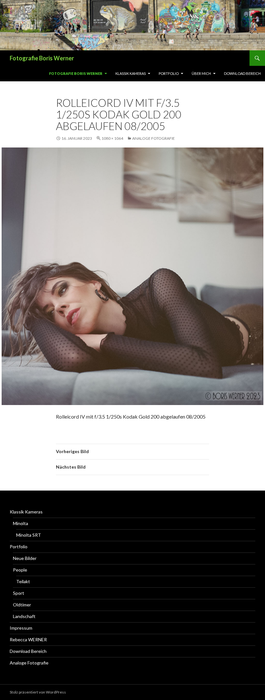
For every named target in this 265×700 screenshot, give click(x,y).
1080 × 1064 (112, 138)
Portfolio (169, 73)
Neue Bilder (25, 558)
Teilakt (23, 581)
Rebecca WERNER (28, 639)
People (20, 570)
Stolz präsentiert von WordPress (38, 692)
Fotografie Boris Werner (42, 58)
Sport (18, 593)
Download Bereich (242, 73)
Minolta (20, 523)
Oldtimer (22, 604)
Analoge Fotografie (153, 138)
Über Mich (201, 73)
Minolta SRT (28, 535)
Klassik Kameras (130, 73)
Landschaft (24, 616)
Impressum (21, 628)
